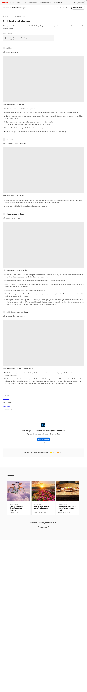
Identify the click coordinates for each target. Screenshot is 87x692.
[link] (6, 7)
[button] (74, 2)
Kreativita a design (14, 2)
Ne (60, 452)
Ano (54, 452)
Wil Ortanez (6, 406)
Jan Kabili (6, 399)
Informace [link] (6, 8)
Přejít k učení (43, 527)
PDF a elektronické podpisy (29, 2)
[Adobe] (4, 2)
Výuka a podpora (58, 2)
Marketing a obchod (45, 2)
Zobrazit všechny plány (63, 8)
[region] (18, 498)
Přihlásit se (81, 2)
